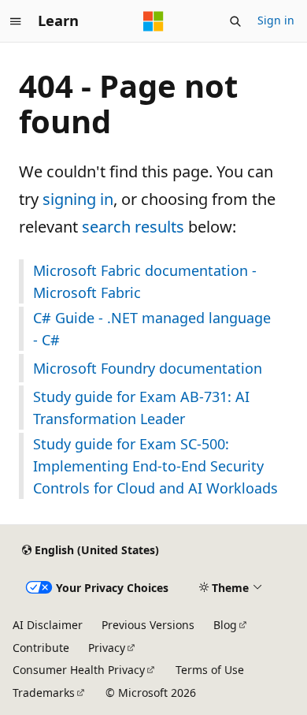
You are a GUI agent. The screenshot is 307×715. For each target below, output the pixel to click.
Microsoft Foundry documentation (147, 368)
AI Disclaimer (48, 624)
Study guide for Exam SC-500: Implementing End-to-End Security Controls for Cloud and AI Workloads (155, 465)
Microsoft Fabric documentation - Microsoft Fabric (145, 281)
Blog (225, 624)
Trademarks (44, 692)
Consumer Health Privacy (79, 669)
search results (133, 226)
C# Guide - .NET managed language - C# (152, 328)
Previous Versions (148, 624)
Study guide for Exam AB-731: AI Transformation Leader (141, 407)
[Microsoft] (153, 21)
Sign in (275, 20)
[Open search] (235, 21)
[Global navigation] (15, 21)
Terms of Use (210, 669)
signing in (78, 199)
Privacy (106, 647)
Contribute (41, 647)
